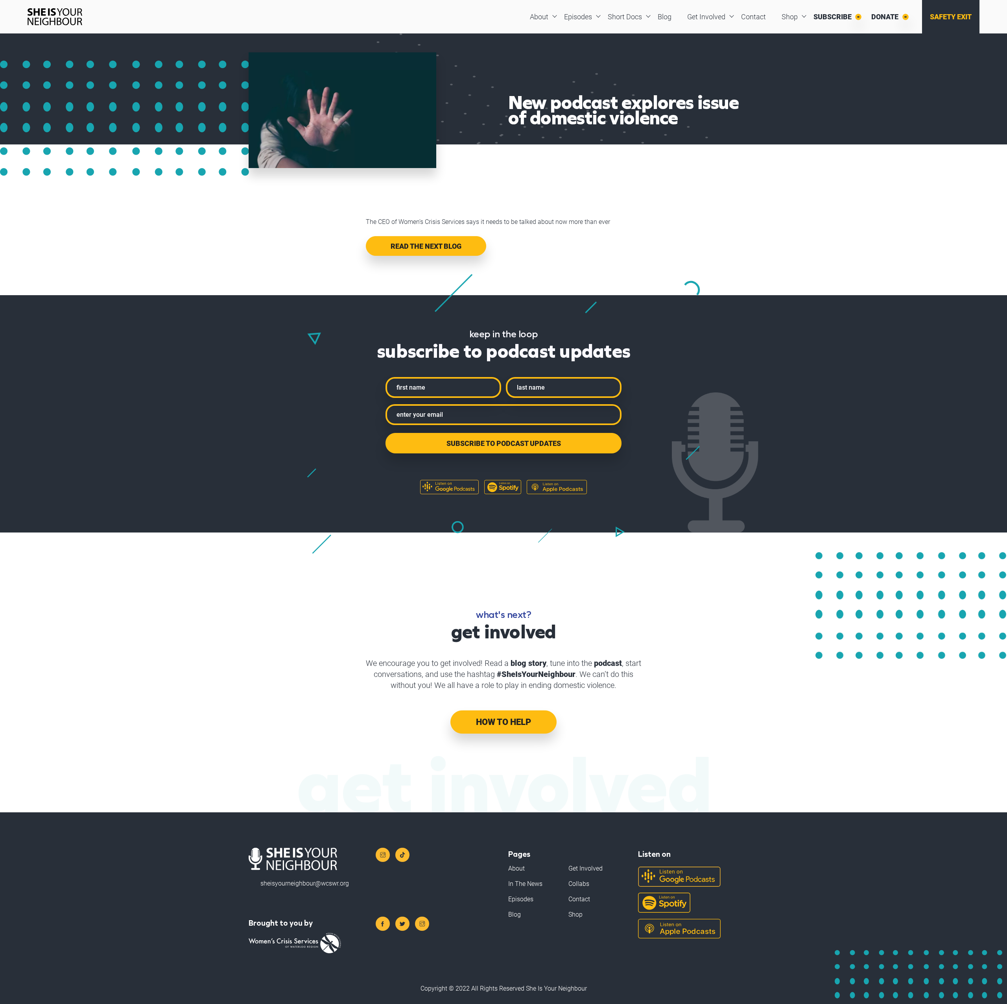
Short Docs (625, 17)
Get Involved (706, 17)
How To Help (503, 722)
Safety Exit (951, 17)
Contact (753, 17)
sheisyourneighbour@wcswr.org (304, 883)
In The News (525, 884)
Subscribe (832, 17)
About (539, 17)
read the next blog (426, 246)
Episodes (578, 17)
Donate (884, 17)
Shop (790, 17)
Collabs (578, 884)
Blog (664, 17)
